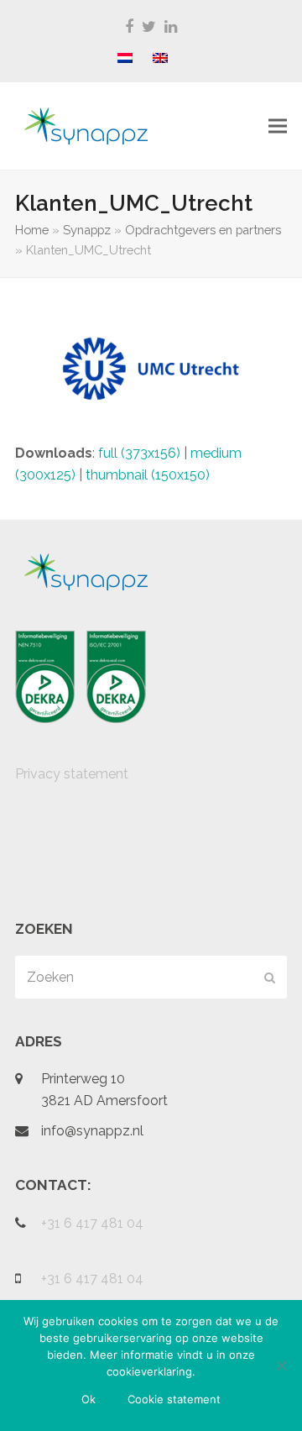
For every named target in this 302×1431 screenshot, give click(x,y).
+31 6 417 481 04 (92, 1223)
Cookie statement (174, 1399)
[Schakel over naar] (125, 59)
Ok (88, 1399)
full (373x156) (139, 453)
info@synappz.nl (92, 1131)
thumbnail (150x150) (148, 475)
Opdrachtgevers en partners (203, 230)
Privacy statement (71, 774)
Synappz (87, 230)
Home (32, 230)
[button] (277, 126)
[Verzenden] (269, 977)
